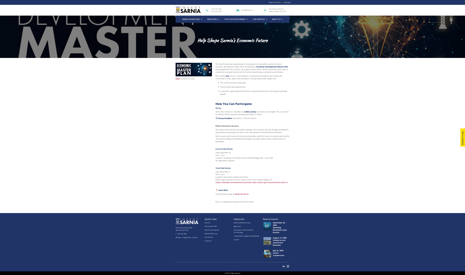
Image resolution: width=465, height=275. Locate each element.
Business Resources (211, 233)
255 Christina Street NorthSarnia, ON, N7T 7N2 (184, 229)
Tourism (236, 240)
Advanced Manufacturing (242, 223)
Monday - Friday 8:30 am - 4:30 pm (187, 237)
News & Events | (275, 2)
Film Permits (209, 237)
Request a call (462, 138)
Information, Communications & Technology (243, 231)
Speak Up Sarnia (241, 194)
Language (287, 2)
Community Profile (211, 226)
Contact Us (208, 241)
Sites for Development (212, 230)
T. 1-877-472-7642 (181, 234)
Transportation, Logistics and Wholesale (246, 236)
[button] (192, 19)
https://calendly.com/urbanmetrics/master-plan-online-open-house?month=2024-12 (251, 182)
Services (207, 223)
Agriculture (237, 226)
